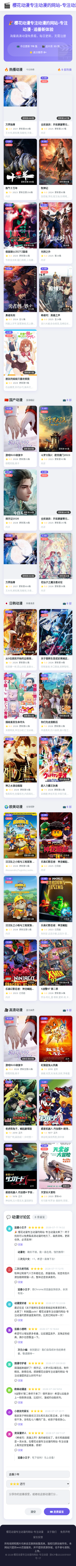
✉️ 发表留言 (57, 1511)
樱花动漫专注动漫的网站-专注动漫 (24, 1531)
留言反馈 (38, 1537)
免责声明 (65, 1531)
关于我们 (52, 1531)
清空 (33, 1511)
